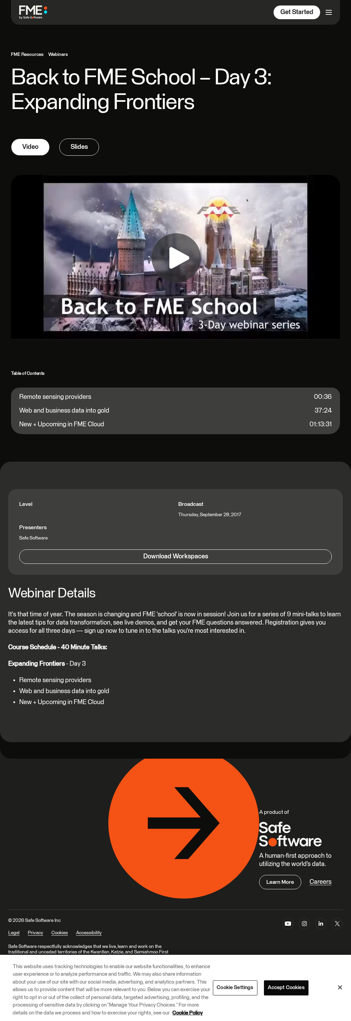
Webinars (58, 54)
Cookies (59, 932)
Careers (320, 882)
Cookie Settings (235, 987)
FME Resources (27, 54)
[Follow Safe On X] (337, 931)
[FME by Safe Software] (40, 12)
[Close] (340, 987)
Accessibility (89, 932)
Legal (14, 932)
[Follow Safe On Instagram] (304, 931)
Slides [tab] (79, 147)
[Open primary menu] (329, 12)
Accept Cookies (286, 987)
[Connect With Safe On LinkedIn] (320, 931)
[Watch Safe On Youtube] (287, 931)
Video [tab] (30, 147)
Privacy (35, 932)
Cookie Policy (187, 1013)
